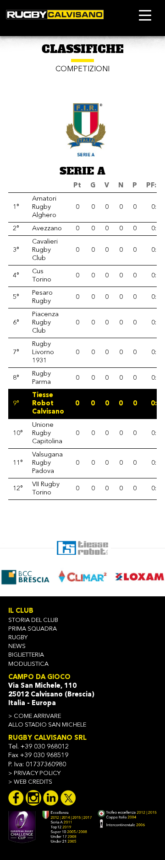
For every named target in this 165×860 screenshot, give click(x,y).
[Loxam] (137, 576)
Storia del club (33, 620)
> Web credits (30, 782)
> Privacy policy (34, 773)
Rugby (18, 638)
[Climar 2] (80, 576)
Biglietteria (26, 655)
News (17, 646)
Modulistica (28, 664)
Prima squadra (32, 629)
